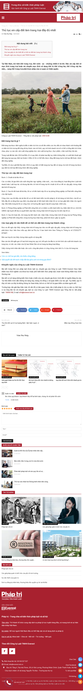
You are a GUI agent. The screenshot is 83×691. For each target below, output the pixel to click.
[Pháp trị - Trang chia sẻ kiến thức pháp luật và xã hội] (12, 596)
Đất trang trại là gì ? (11, 46)
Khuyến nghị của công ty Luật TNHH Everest (19, 55)
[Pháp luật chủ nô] (21, 510)
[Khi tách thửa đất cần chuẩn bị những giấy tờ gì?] (41, 368)
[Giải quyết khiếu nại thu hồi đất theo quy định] (14, 368)
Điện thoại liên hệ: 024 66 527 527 (16, 661)
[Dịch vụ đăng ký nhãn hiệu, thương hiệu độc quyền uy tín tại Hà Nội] (21, 543)
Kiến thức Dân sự (48, 557)
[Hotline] (80, 670)
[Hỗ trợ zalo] (80, 659)
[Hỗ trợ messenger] (80, 665)
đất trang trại (14, 300)
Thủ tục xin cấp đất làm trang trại (15, 49)
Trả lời (7, 400)
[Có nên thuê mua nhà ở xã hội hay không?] (62, 543)
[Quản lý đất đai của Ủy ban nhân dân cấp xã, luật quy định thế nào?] (7, 453)
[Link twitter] (12, 651)
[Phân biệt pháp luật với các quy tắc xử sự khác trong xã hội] (7, 474)
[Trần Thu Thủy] (9, 339)
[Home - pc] (41, 6)
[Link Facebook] (4, 651)
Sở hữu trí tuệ (6, 557)
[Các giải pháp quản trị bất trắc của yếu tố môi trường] (62, 510)
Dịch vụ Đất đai (6, 377)
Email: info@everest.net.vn (13, 664)
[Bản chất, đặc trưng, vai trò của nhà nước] (7, 464)
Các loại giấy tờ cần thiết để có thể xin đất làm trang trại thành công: (27, 52)
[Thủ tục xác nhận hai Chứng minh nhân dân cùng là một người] (7, 484)
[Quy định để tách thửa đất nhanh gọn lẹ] (68, 368)
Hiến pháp (5, 523)
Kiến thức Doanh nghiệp (50, 523)
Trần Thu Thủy (8, 34)
